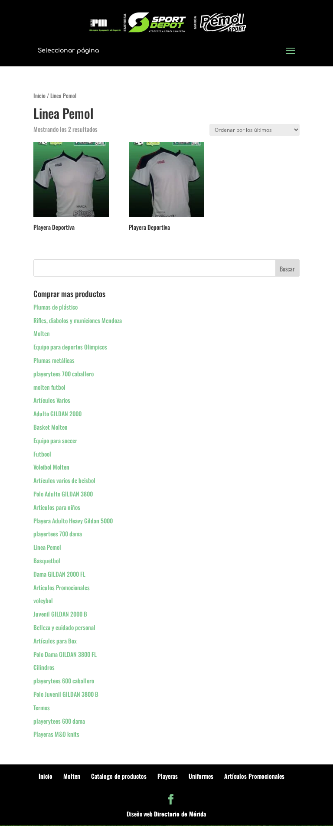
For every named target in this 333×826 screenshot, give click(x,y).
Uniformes (201, 775)
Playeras (167, 775)
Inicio (39, 95)
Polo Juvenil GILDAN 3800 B (65, 694)
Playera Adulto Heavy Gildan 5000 (73, 520)
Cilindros (44, 667)
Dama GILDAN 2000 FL (59, 573)
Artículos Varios (51, 400)
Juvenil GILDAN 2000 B (60, 613)
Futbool (42, 453)
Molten (41, 333)
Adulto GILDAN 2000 (57, 413)
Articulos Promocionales (61, 587)
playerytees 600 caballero (63, 680)
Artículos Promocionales (254, 775)
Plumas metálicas (54, 360)
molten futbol (49, 387)
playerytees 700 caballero (63, 373)
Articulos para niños (56, 507)
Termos (41, 707)
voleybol (43, 600)
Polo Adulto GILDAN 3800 (63, 493)
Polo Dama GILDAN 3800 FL (65, 654)
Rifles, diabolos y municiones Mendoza (77, 320)
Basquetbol (46, 560)
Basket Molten (50, 426)
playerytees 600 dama (59, 720)
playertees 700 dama (57, 533)
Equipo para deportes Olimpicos (70, 346)
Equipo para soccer (55, 440)
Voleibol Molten (51, 466)
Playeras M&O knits (56, 733)
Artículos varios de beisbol (64, 480)
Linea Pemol (47, 547)
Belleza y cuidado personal (64, 627)
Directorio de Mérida (180, 813)
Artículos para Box (55, 640)
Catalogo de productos (119, 775)
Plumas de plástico (55, 306)
